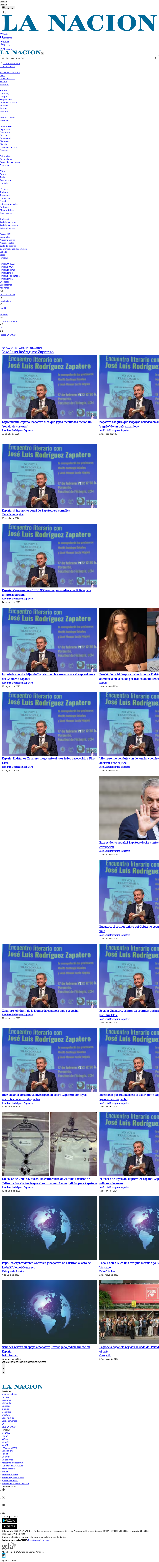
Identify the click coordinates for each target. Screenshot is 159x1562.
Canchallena (5, 180)
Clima (2, 75)
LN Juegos (4, 189)
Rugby (3, 174)
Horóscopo (5, 198)
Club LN (6, 45)
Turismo (4, 192)
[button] (79, 193)
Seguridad (5, 129)
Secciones (7, 37)
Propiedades (6, 99)
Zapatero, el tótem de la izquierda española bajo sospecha (40, 1010)
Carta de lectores (8, 246)
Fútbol (3, 171)
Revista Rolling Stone (10, 275)
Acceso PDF (5, 234)
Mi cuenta (7, 49)
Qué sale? (4, 219)
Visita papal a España (13, 1271)
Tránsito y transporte (10, 72)
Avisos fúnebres (7, 240)
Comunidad (5, 138)
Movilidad (4, 105)
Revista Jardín (6, 278)
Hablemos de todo (8, 147)
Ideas (2, 255)
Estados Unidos (7, 117)
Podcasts (4, 207)
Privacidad (45, 1540)
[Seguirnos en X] (3, 1498)
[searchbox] (78, 58)
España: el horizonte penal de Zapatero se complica (36, 510)
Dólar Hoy (4, 93)
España (103, 683)
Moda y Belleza (7, 210)
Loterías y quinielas (9, 204)
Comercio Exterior (8, 102)
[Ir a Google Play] (9, 1522)
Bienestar (4, 141)
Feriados (4, 201)
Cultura (3, 135)
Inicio (5, 34)
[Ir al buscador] (4, 12)
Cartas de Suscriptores (10, 162)
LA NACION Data (7, 78)
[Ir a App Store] (9, 1528)
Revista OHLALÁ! (7, 263)
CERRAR (3, 2)
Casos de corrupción (12, 514)
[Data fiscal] (3, 1557)
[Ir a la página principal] (79, 30)
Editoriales (5, 156)
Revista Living (6, 272)
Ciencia (3, 144)
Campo (3, 96)
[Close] (3, 1365)
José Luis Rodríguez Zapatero (28, 347)
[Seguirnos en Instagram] (3, 1505)
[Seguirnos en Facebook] (3, 1490)
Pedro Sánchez (107, 1271)
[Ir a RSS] (3, 1513)
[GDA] (9, 1549)
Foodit (6, 41)
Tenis (2, 177)
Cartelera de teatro (9, 225)
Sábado (3, 252)
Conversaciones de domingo (13, 249)
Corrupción (105, 1355)
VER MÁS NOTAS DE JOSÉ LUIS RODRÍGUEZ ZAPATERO (24, 1362)
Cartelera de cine (8, 222)
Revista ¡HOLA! (7, 266)
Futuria (3, 90)
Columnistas (6, 159)
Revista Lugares (7, 269)
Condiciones (34, 1540)
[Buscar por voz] (155, 58)
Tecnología (5, 195)
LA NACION (8, 347)
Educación (5, 132)
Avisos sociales (7, 243)
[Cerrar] (42, 53)
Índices (3, 108)
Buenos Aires (6, 126)
